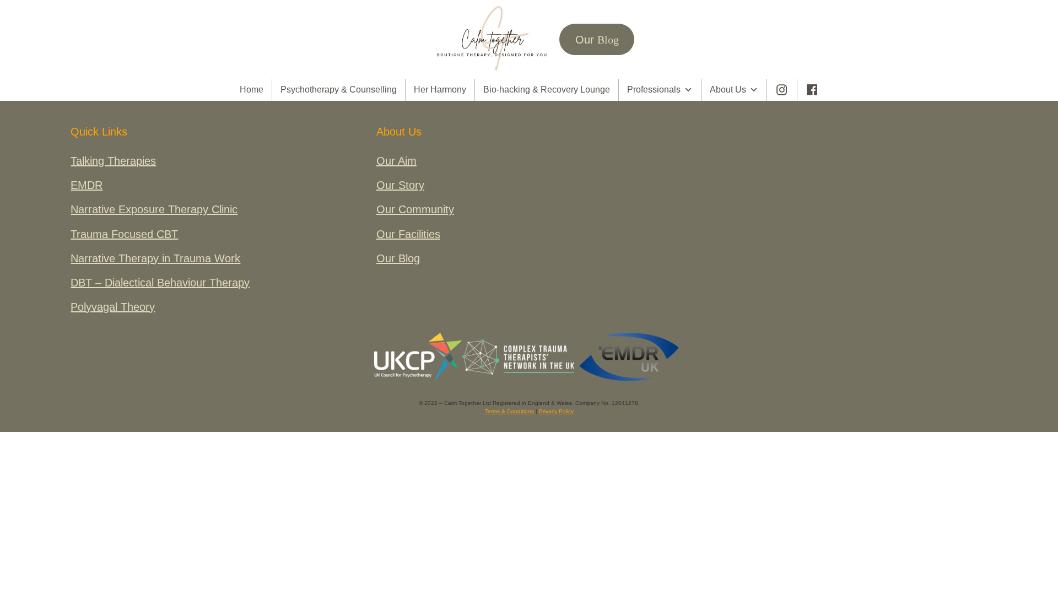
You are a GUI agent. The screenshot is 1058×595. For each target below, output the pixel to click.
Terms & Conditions (510, 411)
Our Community (415, 209)
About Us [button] (728, 89)
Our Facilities (408, 234)
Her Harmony (440, 89)
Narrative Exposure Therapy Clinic (154, 209)
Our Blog (398, 258)
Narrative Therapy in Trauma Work (155, 258)
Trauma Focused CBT (124, 234)
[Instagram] (782, 90)
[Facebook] (812, 90)
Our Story (400, 185)
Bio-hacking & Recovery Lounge (546, 89)
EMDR (86, 185)
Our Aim (396, 161)
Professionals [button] (654, 89)
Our (597, 40)
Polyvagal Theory (113, 307)
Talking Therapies (113, 161)
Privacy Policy (556, 411)
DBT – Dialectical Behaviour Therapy (160, 283)
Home (251, 89)
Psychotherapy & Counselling (338, 89)
